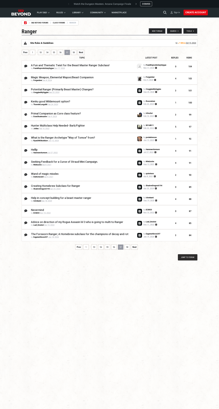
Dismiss (146, 4)
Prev (25, 52)
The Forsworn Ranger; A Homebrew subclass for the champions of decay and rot (79, 234)
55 (54, 52)
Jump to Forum (187, 257)
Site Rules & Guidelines (41, 43)
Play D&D (42, 12)
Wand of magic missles (45, 173)
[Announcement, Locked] (25, 43)
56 (60, 52)
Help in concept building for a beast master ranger (61, 197)
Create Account (195, 12)
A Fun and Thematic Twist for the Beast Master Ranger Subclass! (70, 65)
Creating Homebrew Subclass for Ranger (55, 185)
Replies (174, 58)
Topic (82, 58)
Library (76, 12)
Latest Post (151, 58)
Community (96, 12)
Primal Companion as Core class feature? (56, 113)
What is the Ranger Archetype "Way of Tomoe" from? (63, 137)
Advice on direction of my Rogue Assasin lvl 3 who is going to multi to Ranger (77, 222)
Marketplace (119, 12)
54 (47, 52)
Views (189, 58)
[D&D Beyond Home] (21, 12)
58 (74, 52)
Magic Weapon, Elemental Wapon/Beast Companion (62, 77)
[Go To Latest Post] (156, 68)
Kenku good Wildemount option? (50, 101)
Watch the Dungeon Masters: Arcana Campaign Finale (102, 4)
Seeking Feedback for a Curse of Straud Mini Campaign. (64, 161)
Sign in (177, 12)
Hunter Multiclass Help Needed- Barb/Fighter (58, 125)
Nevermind (37, 209)
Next (81, 52)
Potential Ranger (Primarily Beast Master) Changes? (62, 89)
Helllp (34, 149)
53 (41, 52)
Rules (59, 12)
